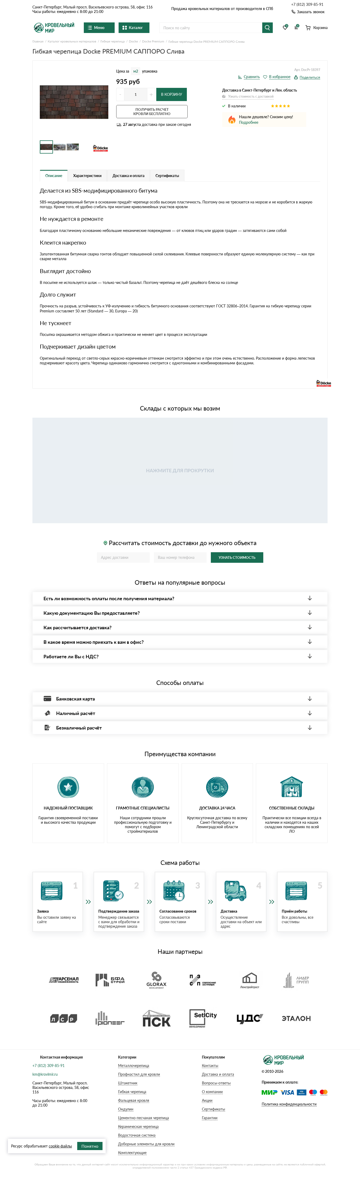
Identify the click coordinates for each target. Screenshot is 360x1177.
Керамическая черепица (138, 1126)
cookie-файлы (60, 1146)
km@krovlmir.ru (45, 1074)
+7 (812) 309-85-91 (307, 4)
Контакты (210, 1065)
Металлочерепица (133, 1065)
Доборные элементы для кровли (146, 1144)
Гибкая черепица (132, 1091)
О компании (212, 1091)
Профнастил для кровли (139, 1074)
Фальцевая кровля (133, 1100)
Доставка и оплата (218, 1074)
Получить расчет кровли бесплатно (152, 111)
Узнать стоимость (237, 557)
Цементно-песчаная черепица (143, 1118)
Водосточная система (136, 1135)
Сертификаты (213, 1109)
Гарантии (209, 1118)
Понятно (89, 1146)
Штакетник (127, 1083)
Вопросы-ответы (216, 1083)
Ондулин (125, 1109)
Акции (207, 1100)
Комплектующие (132, 1152)
